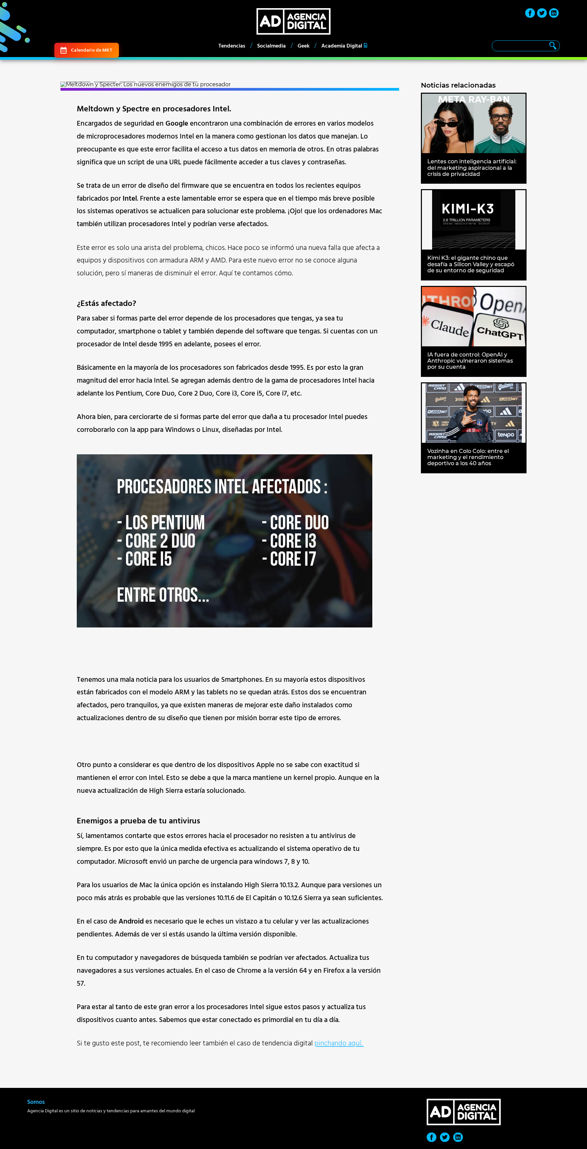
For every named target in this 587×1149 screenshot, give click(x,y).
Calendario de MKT (91, 50)
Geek (303, 45)
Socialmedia (271, 45)
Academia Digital (341, 45)
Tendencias (231, 45)
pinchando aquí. (339, 1043)
